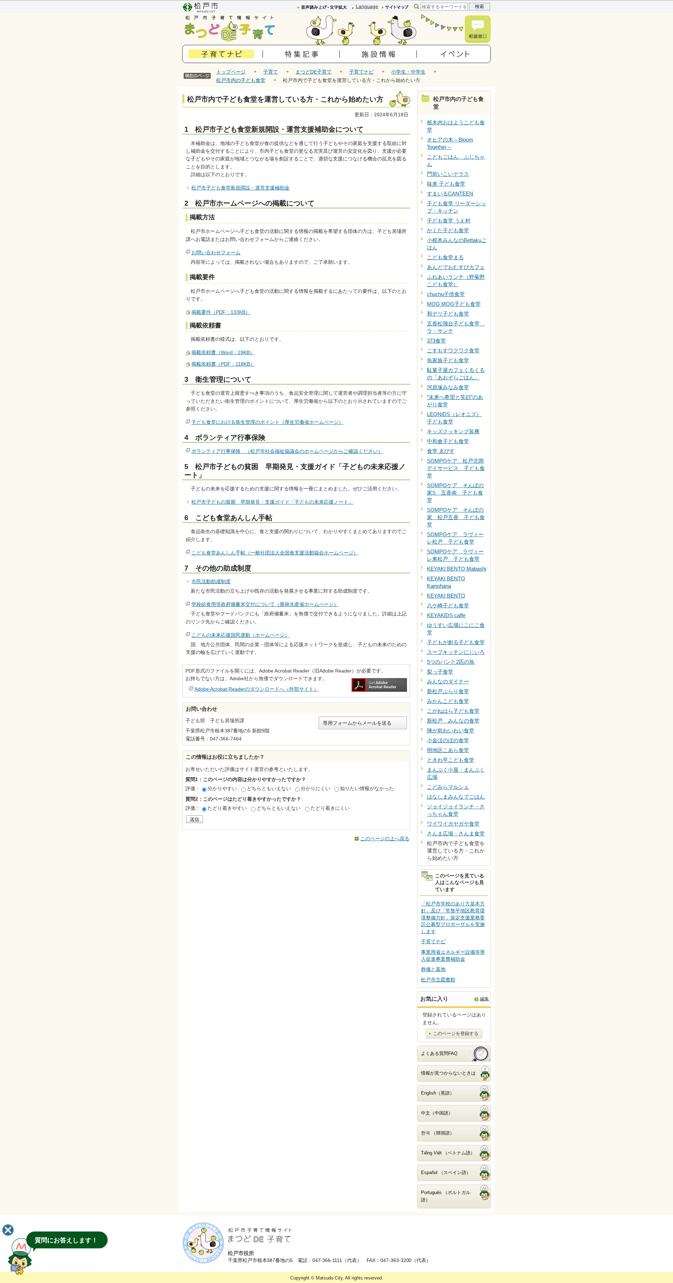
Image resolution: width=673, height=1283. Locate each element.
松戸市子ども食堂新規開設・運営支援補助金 (240, 188)
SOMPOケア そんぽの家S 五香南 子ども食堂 (455, 492)
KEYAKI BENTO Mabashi (456, 569)
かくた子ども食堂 (448, 230)
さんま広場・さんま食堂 (456, 833)
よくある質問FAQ (439, 1053)
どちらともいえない (269, 788)
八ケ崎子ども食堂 (448, 605)
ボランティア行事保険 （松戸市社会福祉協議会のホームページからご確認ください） (287, 451)
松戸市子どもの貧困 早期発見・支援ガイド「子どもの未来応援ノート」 (272, 502)
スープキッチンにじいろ (456, 652)
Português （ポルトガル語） (445, 1196)
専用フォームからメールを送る (357, 723)
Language (367, 6)
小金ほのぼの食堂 (448, 740)
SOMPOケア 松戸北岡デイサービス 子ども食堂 (456, 468)
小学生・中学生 (408, 72)
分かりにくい (315, 788)
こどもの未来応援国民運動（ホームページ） (240, 635)
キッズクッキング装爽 (453, 431)
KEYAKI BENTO (446, 596)
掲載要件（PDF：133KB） (220, 312)
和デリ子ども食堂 (448, 314)
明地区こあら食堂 (448, 750)
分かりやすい (222, 788)
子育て (270, 72)
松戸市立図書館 (438, 979)
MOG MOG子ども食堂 (454, 304)
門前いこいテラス (448, 174)
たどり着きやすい (227, 808)
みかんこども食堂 (448, 701)
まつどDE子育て (313, 72)
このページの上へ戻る (384, 838)
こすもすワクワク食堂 (453, 350)
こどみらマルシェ (448, 787)
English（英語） (437, 1093)
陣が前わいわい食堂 (450, 730)
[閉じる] (8, 1230)
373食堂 (436, 341)
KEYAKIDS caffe (446, 615)
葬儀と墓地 (433, 969)
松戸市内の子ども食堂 (240, 80)
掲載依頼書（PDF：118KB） (223, 364)
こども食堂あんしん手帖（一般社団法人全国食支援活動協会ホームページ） (274, 553)
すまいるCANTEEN (450, 193)
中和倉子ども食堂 (448, 441)
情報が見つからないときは (448, 1073)
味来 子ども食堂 (446, 184)
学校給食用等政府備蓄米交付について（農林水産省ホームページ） (265, 604)
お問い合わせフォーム (215, 252)
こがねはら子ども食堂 (453, 711)
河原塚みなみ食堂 (448, 387)
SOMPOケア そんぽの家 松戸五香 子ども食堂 (456, 517)
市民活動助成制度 (211, 581)
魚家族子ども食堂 (448, 360)
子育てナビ (361, 72)
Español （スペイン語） (446, 1172)
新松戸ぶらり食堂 (448, 691)
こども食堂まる (445, 257)
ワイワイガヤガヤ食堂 (453, 824)
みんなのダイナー (448, 681)
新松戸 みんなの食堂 (453, 721)
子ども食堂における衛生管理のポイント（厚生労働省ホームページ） (267, 422)
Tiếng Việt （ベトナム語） (448, 1153)
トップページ (231, 72)
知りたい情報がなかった (367, 788)
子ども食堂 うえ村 (448, 220)
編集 (484, 998)
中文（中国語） (437, 1113)
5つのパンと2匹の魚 (451, 662)
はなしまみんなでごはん (456, 797)
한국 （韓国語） (437, 1133)
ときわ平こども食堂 (450, 760)
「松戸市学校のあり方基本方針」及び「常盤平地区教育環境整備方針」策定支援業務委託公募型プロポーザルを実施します (453, 917)
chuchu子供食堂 (446, 294)
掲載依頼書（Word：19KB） (222, 352)
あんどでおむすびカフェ (456, 267)
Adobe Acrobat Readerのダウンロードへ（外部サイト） (257, 689)
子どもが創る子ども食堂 (456, 642)
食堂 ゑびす (441, 451)
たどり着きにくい (330, 808)
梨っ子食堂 (440, 672)
